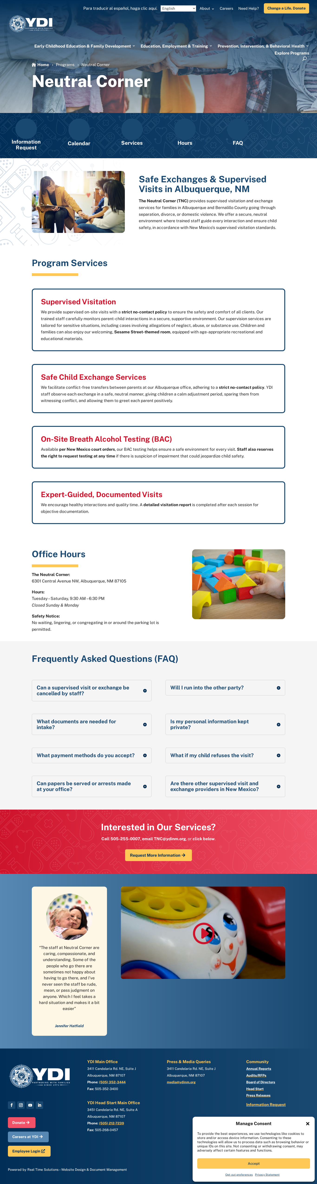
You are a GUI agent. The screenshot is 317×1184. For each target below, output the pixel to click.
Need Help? (248, 8)
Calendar (79, 143)
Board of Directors (260, 1082)
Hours (185, 143)
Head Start (255, 1089)
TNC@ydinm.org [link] (170, 838)
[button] (307, 1123)
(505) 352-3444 (112, 1082)
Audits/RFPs (256, 1075)
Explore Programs (292, 53)
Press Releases (258, 1095)
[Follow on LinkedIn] (39, 1105)
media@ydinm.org (181, 1082)
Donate (18, 1122)
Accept (254, 1163)
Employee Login (26, 1151)
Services (132, 143)
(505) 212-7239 (111, 1123)
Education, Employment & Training (174, 46)
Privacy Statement (267, 1174)
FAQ (238, 143)
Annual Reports (258, 1069)
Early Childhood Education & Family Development (82, 46)
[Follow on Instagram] (21, 1105)
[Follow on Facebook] (11, 1105)
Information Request (26, 145)
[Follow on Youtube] (30, 1105)
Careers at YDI (25, 1137)
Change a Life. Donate (286, 8)
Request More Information (155, 855)
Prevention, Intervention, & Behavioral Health (261, 46)
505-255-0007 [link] (125, 838)
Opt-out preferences (239, 1174)
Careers (226, 8)
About (205, 8)
